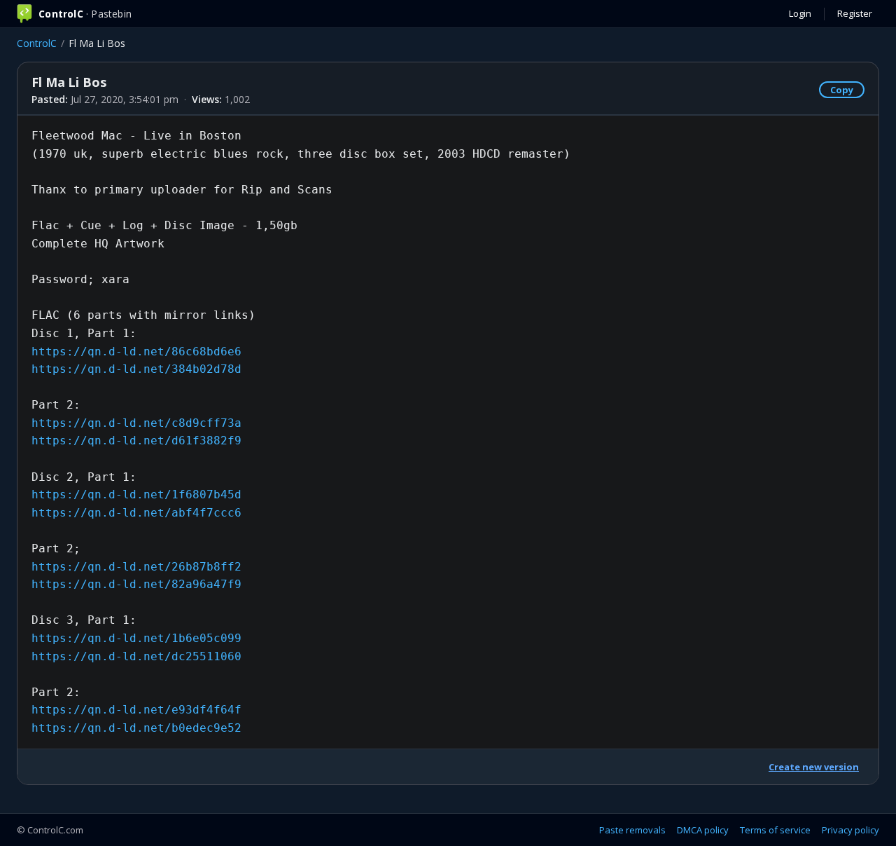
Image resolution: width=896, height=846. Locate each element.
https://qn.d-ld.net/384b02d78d (136, 369)
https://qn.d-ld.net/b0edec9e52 (136, 728)
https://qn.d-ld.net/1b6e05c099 (136, 638)
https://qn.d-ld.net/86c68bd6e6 (136, 351)
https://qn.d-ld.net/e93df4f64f (136, 709)
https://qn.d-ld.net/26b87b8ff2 (136, 566)
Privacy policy (850, 830)
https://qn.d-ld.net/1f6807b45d (136, 494)
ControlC (37, 43)
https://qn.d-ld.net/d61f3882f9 (136, 440)
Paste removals (632, 830)
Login (800, 13)
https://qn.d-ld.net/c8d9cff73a (136, 423)
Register (854, 13)
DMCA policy (703, 830)
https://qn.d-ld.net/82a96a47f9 (136, 584)
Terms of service (775, 830)
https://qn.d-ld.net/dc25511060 (136, 656)
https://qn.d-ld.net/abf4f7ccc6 (136, 512)
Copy (841, 89)
